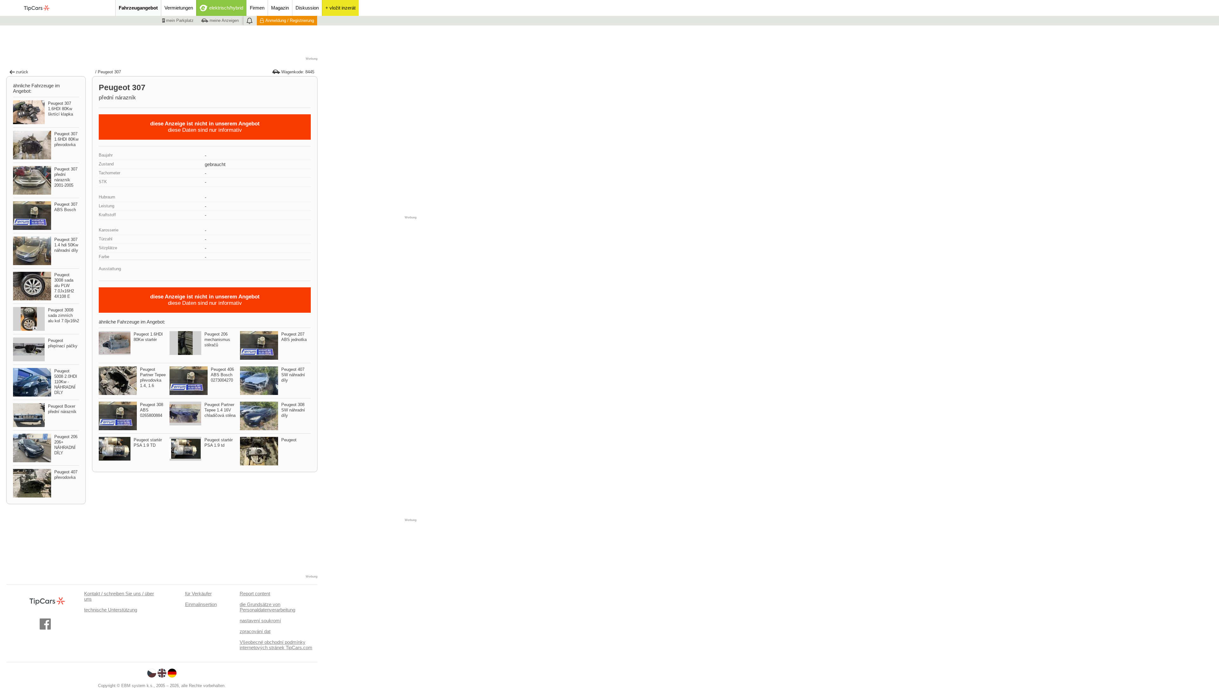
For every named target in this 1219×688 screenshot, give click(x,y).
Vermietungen (178, 7)
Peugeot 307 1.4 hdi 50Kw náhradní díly (66, 245)
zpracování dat (255, 631)
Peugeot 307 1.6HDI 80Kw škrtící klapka (60, 109)
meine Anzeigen (223, 20)
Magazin (280, 7)
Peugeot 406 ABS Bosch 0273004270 (222, 375)
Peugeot (288, 440)
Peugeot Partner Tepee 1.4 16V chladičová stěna (220, 410)
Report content (255, 593)
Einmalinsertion (201, 604)
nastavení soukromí (260, 620)
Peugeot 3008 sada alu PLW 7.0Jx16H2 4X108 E (64, 285)
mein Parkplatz (179, 20)
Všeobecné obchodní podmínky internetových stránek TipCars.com (276, 644)
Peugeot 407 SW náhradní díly (293, 375)
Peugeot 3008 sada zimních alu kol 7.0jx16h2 (63, 315)
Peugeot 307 (109, 72)
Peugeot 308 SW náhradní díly (293, 410)
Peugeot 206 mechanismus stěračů (217, 339)
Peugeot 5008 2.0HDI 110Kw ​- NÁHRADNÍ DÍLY (65, 382)
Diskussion (307, 7)
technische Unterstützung (110, 609)
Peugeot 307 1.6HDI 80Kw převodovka (66, 139)
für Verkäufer (198, 593)
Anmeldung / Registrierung (289, 20)
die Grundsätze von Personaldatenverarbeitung (267, 607)
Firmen (257, 7)
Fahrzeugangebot (138, 7)
